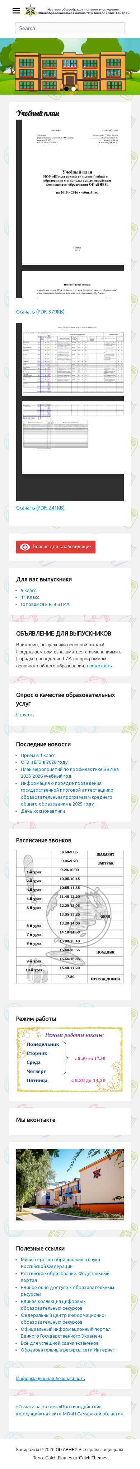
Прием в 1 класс (38, 755)
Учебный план (37, 113)
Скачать (25, 714)
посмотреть (99, 665)
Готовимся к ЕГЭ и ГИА (45, 604)
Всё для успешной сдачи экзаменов (60, 1342)
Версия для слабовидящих (61, 546)
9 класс (28, 590)
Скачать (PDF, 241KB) (40, 508)
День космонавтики (43, 810)
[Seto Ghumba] (70, 66)
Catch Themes (93, 1457)
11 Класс (30, 597)
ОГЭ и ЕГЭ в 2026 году (44, 761)
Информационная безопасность (50, 1378)
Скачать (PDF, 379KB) (40, 312)
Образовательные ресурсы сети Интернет (68, 1349)
